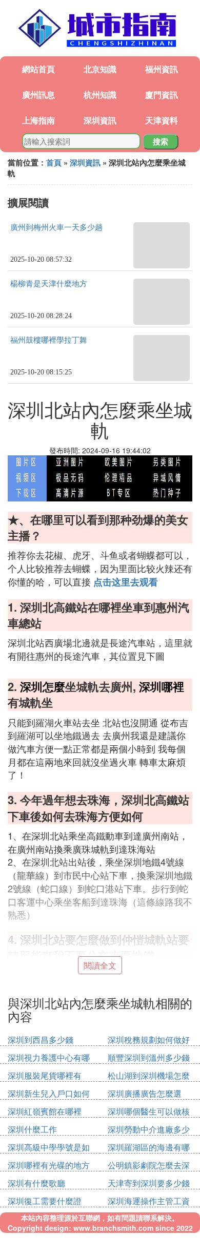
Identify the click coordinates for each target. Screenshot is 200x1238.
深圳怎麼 (42, 686)
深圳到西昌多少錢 (40, 1039)
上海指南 (38, 120)
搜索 (160, 141)
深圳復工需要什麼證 (45, 1201)
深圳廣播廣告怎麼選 (145, 1093)
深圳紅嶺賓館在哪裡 (45, 1111)
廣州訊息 (38, 94)
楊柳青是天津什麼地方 (48, 284)
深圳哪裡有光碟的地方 (49, 1165)
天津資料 (161, 120)
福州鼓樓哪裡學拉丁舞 (48, 340)
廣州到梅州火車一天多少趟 (56, 227)
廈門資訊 (161, 94)
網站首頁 (38, 69)
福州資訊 (161, 69)
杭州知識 (100, 94)
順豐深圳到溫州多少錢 (149, 1057)
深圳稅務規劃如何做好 (149, 1039)
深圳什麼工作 (32, 1129)
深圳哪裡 (161, 686)
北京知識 (100, 69)
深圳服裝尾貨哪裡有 (45, 1075)
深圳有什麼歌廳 (36, 1183)
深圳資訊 (100, 120)
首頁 (54, 162)
